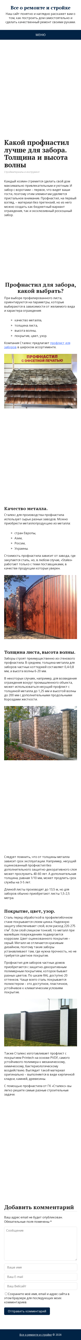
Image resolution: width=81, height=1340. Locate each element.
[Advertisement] (40, 85)
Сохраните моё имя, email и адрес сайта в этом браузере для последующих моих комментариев (37, 1298)
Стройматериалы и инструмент (22, 172)
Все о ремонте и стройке (40, 8)
